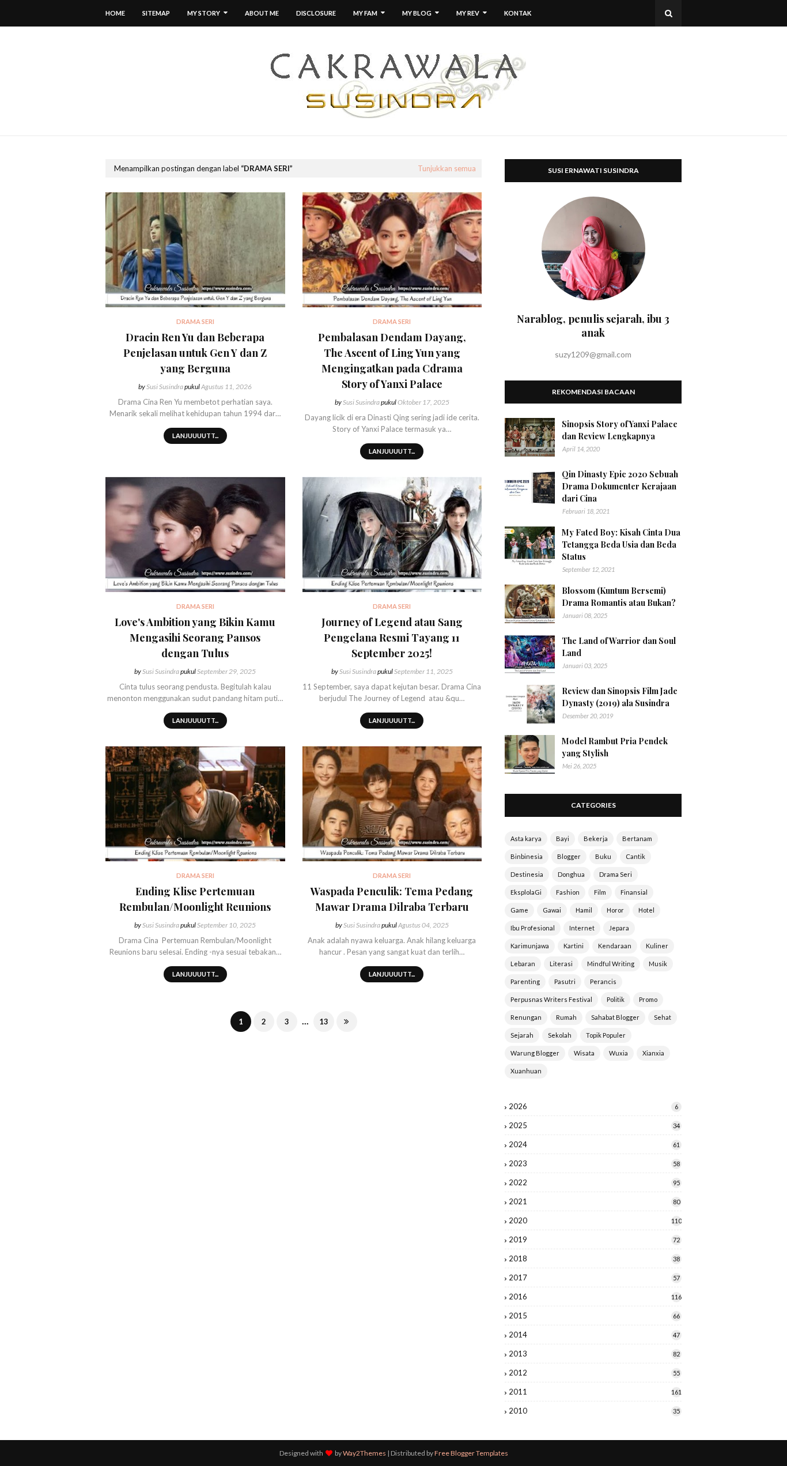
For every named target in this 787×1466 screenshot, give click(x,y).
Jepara (619, 928)
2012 (594, 1372)
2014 (594, 1334)
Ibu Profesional (532, 928)
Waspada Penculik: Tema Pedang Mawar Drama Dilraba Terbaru (392, 899)
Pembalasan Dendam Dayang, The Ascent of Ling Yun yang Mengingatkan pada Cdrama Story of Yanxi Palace (392, 360)
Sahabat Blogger (615, 1017)
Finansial (634, 892)
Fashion (568, 892)
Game (519, 910)
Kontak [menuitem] (517, 13)
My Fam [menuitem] (365, 13)
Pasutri (565, 981)
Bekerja (596, 838)
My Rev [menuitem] (467, 13)
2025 (594, 1125)
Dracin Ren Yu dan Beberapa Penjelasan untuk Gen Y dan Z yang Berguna (195, 352)
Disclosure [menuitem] (316, 13)
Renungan (526, 1017)
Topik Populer (606, 1035)
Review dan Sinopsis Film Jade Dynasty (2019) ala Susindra (620, 696)
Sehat (662, 1017)
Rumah (566, 1017)
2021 (594, 1201)
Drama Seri (615, 874)
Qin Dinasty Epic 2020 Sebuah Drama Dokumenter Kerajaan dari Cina (620, 486)
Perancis (603, 981)
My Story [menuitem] (203, 13)
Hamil (584, 910)
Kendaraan (614, 945)
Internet (582, 928)
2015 (594, 1315)
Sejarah (522, 1035)
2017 (594, 1277)
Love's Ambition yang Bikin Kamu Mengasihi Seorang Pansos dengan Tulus (195, 637)
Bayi (562, 838)
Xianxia (653, 1053)
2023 (594, 1163)
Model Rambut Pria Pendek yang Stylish (615, 747)
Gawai (552, 910)
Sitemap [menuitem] (156, 13)
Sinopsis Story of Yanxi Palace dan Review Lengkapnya (620, 430)
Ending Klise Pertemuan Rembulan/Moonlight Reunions (195, 899)
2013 (594, 1353)
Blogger (569, 856)
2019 (594, 1239)
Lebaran (522, 963)
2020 (595, 1220)
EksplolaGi (526, 892)
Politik (616, 999)
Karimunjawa (529, 945)
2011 (595, 1391)
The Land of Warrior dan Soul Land (619, 646)
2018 (594, 1258)
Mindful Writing (610, 963)
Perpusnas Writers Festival (551, 999)
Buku (603, 856)
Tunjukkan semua (447, 168)
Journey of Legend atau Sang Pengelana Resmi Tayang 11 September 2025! (392, 637)
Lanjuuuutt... (195, 435)
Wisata (584, 1053)
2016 (595, 1296)
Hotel (646, 910)
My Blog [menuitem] (417, 13)
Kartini (573, 945)
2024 (594, 1144)
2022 (594, 1182)
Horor (615, 910)
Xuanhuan (526, 1071)
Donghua (571, 874)
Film (600, 892)
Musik (658, 963)
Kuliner (657, 945)
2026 (593, 1106)
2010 (594, 1410)
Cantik (635, 856)
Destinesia (526, 874)
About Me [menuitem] (262, 13)
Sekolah (560, 1035)
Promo (648, 999)
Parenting (525, 981)
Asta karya (526, 838)
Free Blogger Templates (471, 1453)
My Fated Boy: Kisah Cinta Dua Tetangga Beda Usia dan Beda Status (621, 544)
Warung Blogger (534, 1053)
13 (323, 1021)
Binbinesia (526, 856)
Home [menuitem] (115, 13)
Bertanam (637, 838)
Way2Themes (364, 1453)
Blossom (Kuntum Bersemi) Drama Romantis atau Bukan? (619, 596)
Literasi (561, 963)
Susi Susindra (164, 386)
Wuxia (618, 1053)
